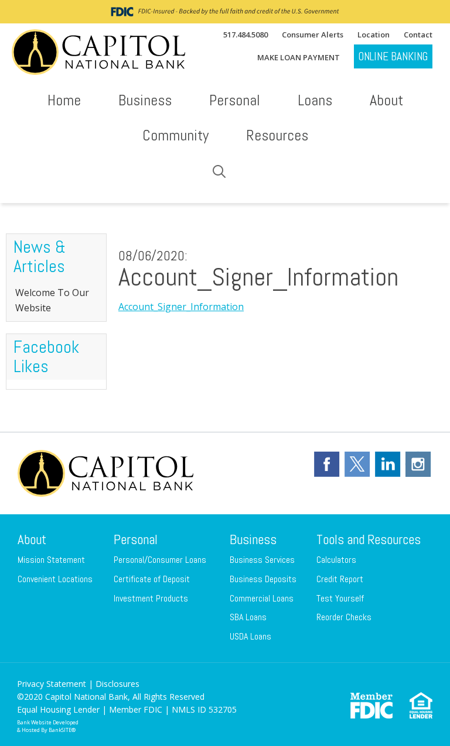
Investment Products (151, 598)
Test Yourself (340, 598)
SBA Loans (248, 617)
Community (175, 135)
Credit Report (339, 579)
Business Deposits (263, 579)
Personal (136, 539)
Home (64, 100)
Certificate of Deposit (152, 579)
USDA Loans (250, 636)
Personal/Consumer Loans (160, 560)
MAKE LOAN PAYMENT (298, 57)
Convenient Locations (55, 579)
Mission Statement (51, 560)
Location (373, 35)
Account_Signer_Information (181, 306)
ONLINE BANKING (393, 56)
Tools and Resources (368, 539)
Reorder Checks (343, 617)
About (32, 539)
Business (253, 539)
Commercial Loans (262, 598)
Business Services (262, 560)
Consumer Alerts (312, 35)
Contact (418, 35)
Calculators (336, 560)
